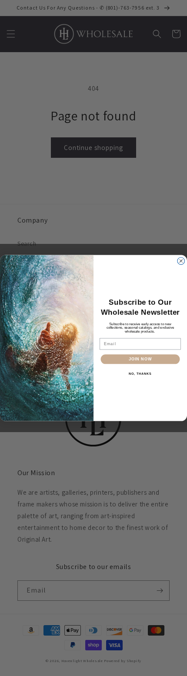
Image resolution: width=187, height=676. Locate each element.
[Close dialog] (181, 261)
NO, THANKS (140, 373)
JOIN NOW (140, 359)
